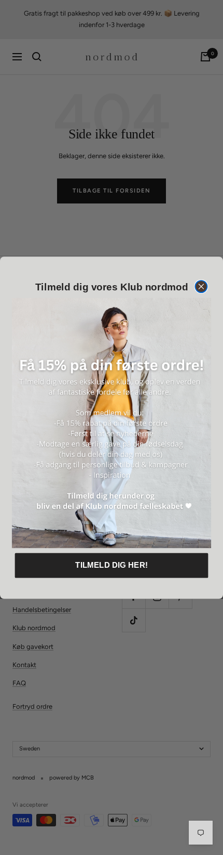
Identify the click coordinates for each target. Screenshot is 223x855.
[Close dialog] (201, 286)
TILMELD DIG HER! (111, 564)
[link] (111, 422)
